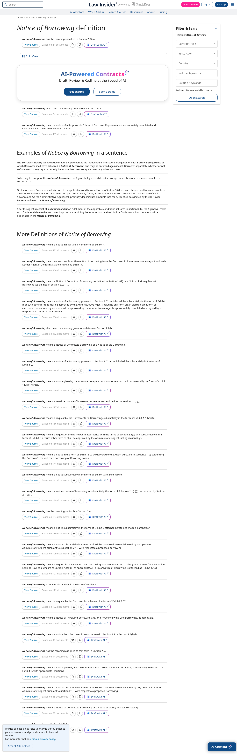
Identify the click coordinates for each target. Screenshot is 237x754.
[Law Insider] (119, 4)
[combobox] (22, 4)
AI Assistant (77, 12)
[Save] (72, 44)
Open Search (197, 97)
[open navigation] (232, 4)
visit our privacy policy (42, 738)
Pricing (162, 12)
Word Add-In (96, 12)
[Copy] (79, 44)
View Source (31, 44)
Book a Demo (190, 4)
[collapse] (214, 44)
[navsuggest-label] (22, 4)
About (151, 12)
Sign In (207, 4)
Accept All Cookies (19, 746)
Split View (32, 56)
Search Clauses (117, 12)
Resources (136, 12)
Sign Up (221, 4)
